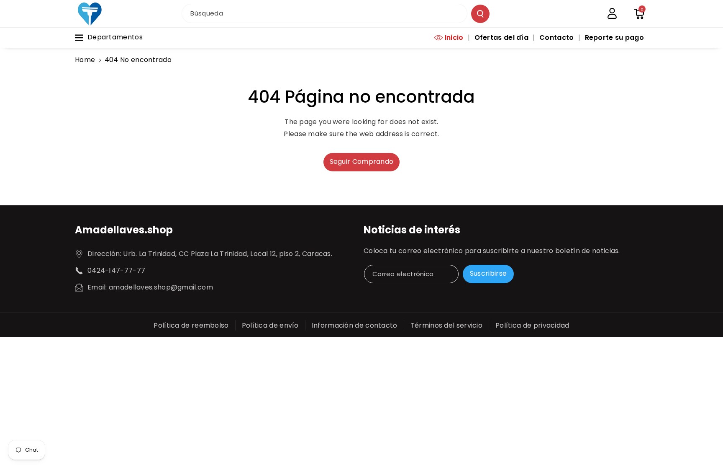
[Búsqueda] (480, 14)
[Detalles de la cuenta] (612, 13)
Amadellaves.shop (124, 230)
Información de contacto (354, 325)
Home (85, 60)
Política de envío (270, 325)
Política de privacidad (532, 325)
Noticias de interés (412, 230)
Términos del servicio (446, 325)
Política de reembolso (191, 325)
